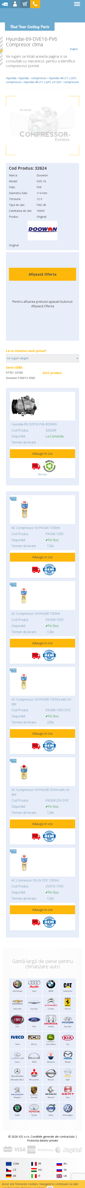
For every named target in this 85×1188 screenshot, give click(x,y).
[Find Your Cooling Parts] (29, 15)
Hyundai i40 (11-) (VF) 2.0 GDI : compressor (51, 82)
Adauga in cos (42, 453)
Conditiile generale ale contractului (53, 1136)
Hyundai (11, 78)
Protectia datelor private (42, 1140)
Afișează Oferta (43, 274)
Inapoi (74, 49)
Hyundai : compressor (32, 78)
